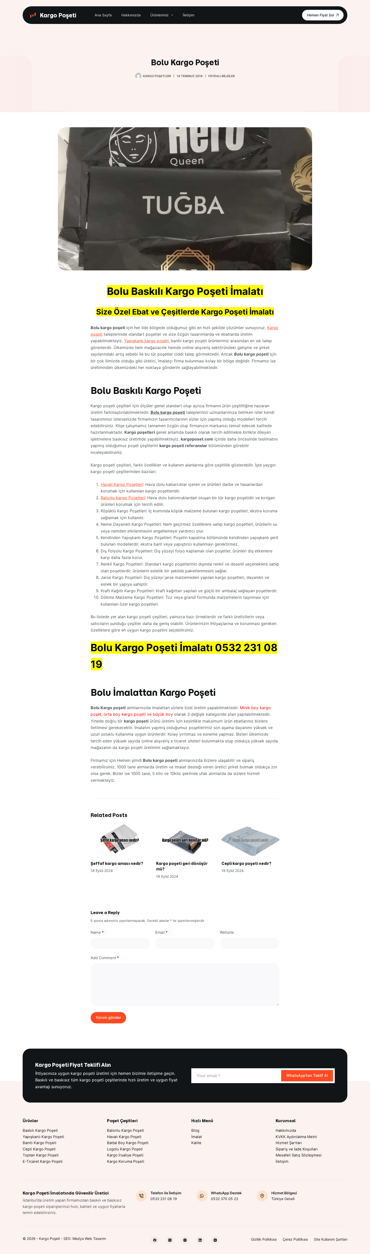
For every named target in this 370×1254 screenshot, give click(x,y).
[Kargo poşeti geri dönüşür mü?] (185, 839)
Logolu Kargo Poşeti (125, 1149)
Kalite (196, 1143)
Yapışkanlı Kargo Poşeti (43, 1137)
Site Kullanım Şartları (330, 1239)
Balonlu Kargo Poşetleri (123, 497)
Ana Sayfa (103, 15)
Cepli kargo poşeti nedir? (246, 863)
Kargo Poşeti (58, 15)
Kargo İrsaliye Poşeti (125, 1155)
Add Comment (105, 957)
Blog (195, 1130)
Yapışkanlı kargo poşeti (146, 340)
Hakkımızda (131, 15)
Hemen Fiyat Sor (320, 15)
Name (97, 932)
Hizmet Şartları (289, 1143)
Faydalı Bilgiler (221, 76)
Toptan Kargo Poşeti (41, 1155)
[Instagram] (185, 1240)
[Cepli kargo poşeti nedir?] (250, 839)
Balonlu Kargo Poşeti (125, 1130)
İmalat (196, 1137)
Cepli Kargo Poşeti (39, 1149)
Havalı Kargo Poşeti (124, 1137)
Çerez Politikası (295, 1239)
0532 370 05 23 (224, 1199)
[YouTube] (215, 1240)
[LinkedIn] (200, 1240)
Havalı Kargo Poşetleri (122, 484)
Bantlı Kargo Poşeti (39, 1143)
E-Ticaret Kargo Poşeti (43, 1161)
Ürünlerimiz (159, 15)
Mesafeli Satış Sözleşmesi (299, 1155)
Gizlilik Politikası (264, 1239)
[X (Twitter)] (170, 1240)
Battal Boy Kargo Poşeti (128, 1143)
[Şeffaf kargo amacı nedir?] (120, 839)
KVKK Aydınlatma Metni (296, 1137)
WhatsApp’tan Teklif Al (307, 1075)
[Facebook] (155, 1240)
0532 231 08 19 (164, 1199)
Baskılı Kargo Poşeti (40, 1130)
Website (227, 932)
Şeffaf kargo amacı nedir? (117, 863)
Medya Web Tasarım (89, 1238)
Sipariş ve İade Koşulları (297, 1149)
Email (161, 932)
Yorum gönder (108, 1017)
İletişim (188, 15)
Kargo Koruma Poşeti (125, 1161)
